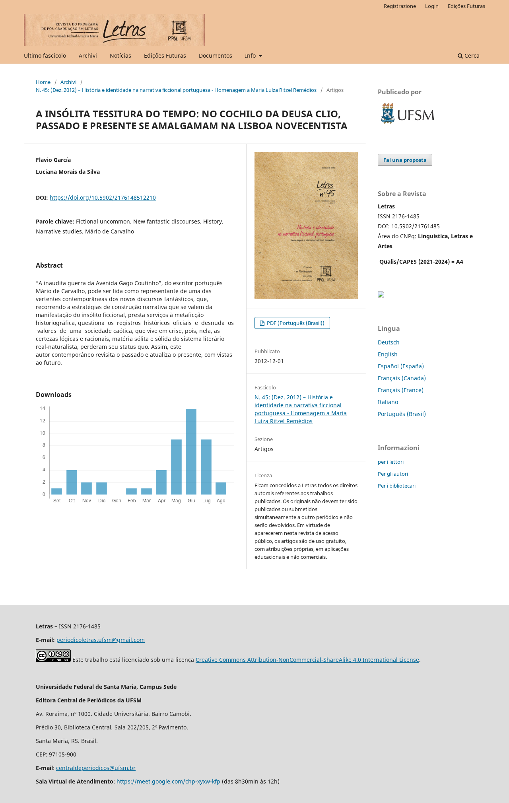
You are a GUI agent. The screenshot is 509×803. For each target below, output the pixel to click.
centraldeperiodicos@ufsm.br (96, 768)
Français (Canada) (402, 378)
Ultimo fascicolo (45, 55)
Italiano (388, 402)
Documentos (215, 55)
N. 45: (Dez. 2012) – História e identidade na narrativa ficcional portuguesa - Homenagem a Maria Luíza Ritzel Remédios (176, 89)
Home (43, 82)
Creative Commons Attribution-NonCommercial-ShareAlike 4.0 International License (307, 659)
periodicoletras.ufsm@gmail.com (100, 640)
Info (251, 55)
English (388, 354)
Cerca (471, 55)
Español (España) (401, 366)
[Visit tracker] (381, 295)
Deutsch (389, 342)
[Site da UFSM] (407, 124)
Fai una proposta (405, 159)
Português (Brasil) (402, 414)
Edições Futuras (165, 55)
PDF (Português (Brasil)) (295, 323)
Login (432, 6)
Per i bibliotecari (397, 485)
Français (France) (401, 390)
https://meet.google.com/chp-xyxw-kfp (168, 781)
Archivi (88, 55)
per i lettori (391, 461)
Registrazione (400, 6)
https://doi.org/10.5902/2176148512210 (103, 197)
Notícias (120, 55)
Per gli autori (393, 473)
